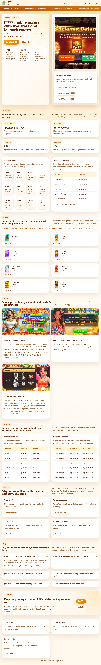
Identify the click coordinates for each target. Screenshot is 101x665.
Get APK (81, 601)
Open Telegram (11, 512)
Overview (67, 3)
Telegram (9, 654)
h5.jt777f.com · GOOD (65, 99)
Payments (87, 3)
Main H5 (25, 42)
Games (77, 3)
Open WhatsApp (61, 512)
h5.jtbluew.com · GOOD (66, 87)
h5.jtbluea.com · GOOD (66, 93)
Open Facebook (12, 534)
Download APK (11, 42)
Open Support (60, 534)
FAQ (96, 3)
